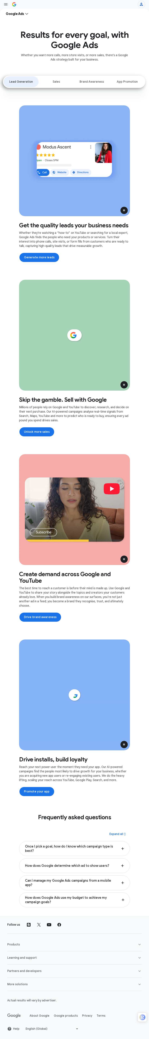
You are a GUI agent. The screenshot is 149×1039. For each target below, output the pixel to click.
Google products (66, 1016)
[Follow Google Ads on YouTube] (49, 924)
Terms (101, 1016)
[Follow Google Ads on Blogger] (28, 924)
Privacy (87, 1016)
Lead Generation (21, 82)
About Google (39, 1016)
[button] (124, 210)
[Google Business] (14, 4)
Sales (56, 82)
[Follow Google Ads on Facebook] (59, 924)
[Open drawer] (6, 4)
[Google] (14, 1015)
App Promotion (127, 82)
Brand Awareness (92, 82)
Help (16, 1029)
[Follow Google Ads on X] (39, 924)
